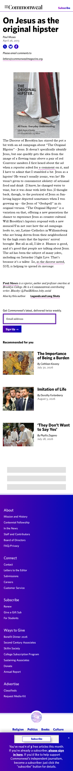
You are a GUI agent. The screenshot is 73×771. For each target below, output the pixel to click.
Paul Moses (9, 37)
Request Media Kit (15, 696)
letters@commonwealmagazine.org (23, 58)
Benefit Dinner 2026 (15, 636)
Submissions (11, 576)
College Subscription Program (21, 654)
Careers (8, 582)
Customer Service (14, 587)
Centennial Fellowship (17, 522)
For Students (11, 618)
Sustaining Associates (16, 660)
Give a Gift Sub (13, 612)
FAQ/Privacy (11, 545)
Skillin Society (12, 648)
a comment (46, 167)
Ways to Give (14, 630)
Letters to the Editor (15, 570)
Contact (8, 564)
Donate (8, 666)
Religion (18, 729)
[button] (5, 47)
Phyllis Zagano (49, 435)
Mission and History (15, 516)
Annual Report (12, 671)
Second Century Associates (20, 642)
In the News (11, 528)
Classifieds (10, 690)
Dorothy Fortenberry (52, 395)
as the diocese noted (50, 261)
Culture (58, 729)
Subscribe (64, 7)
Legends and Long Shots (45, 296)
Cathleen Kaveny (50, 363)
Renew (8, 606)
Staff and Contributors (17, 534)
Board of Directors (15, 540)
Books (45, 729)
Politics (32, 729)
